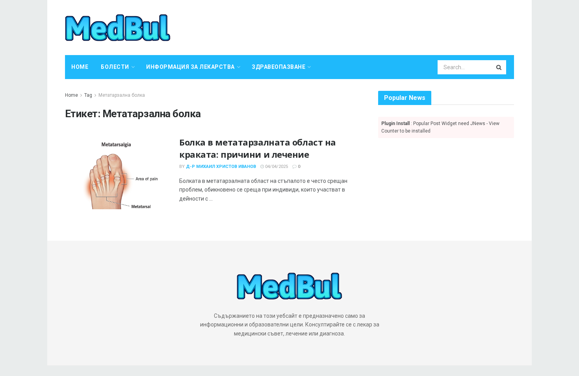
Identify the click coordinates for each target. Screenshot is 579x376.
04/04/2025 (276, 166)
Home (79, 67)
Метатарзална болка (121, 95)
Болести (115, 67)
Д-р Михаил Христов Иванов (221, 166)
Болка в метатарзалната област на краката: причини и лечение (257, 148)
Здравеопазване (278, 67)
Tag (88, 95)
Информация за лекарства (190, 67)
